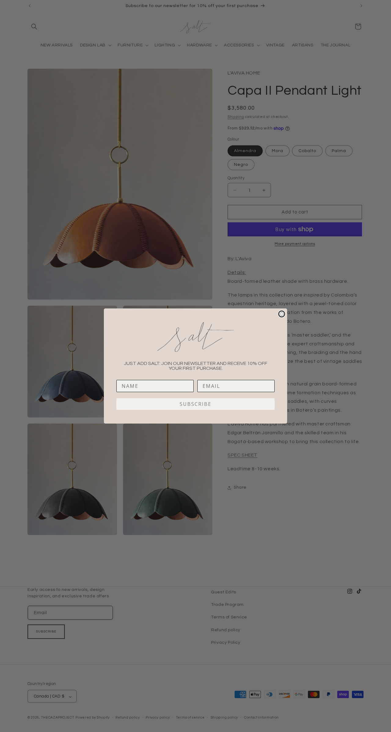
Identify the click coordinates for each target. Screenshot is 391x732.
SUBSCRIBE (195, 404)
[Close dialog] (282, 314)
